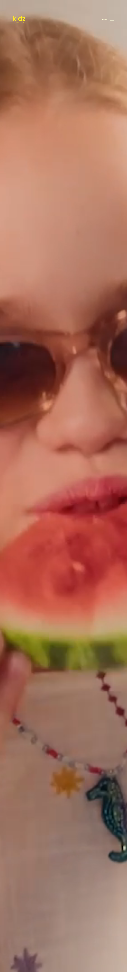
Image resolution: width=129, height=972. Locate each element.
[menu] (107, 19)
